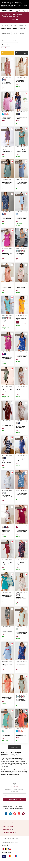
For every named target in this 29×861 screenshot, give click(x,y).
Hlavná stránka (4, 25)
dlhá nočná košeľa (20, 769)
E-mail (5, 795)
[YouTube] (18, 814)
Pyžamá (15, 33)
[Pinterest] (14, 814)
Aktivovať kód (14, 19)
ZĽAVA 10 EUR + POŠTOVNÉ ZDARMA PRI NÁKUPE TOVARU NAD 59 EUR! (12, 15)
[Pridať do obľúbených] (12, 59)
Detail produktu (12, 89)
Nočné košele (5, 44)
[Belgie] (6, 849)
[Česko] (10, 849)
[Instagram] (10, 814)
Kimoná (22, 33)
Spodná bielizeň (13, 25)
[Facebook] (6, 814)
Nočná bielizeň (22, 25)
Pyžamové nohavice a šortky (9, 41)
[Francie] (3, 849)
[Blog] (23, 814)
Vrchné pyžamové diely (8, 37)
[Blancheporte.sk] (7, 10)
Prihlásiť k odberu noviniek (14, 799)
